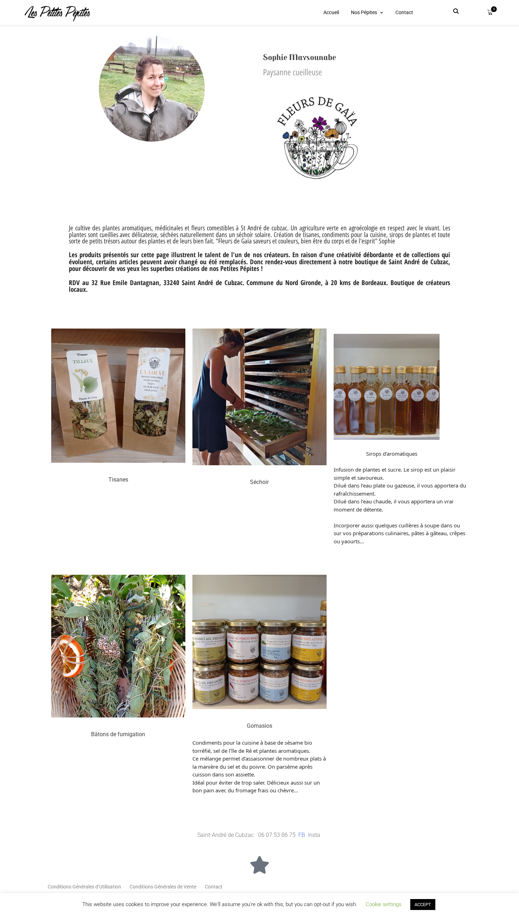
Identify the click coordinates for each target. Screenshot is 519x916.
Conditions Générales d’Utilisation (84, 887)
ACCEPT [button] (422, 904)
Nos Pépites (364, 12)
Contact (404, 12)
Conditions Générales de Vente (163, 887)
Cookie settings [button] (383, 904)
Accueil (331, 12)
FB (302, 835)
